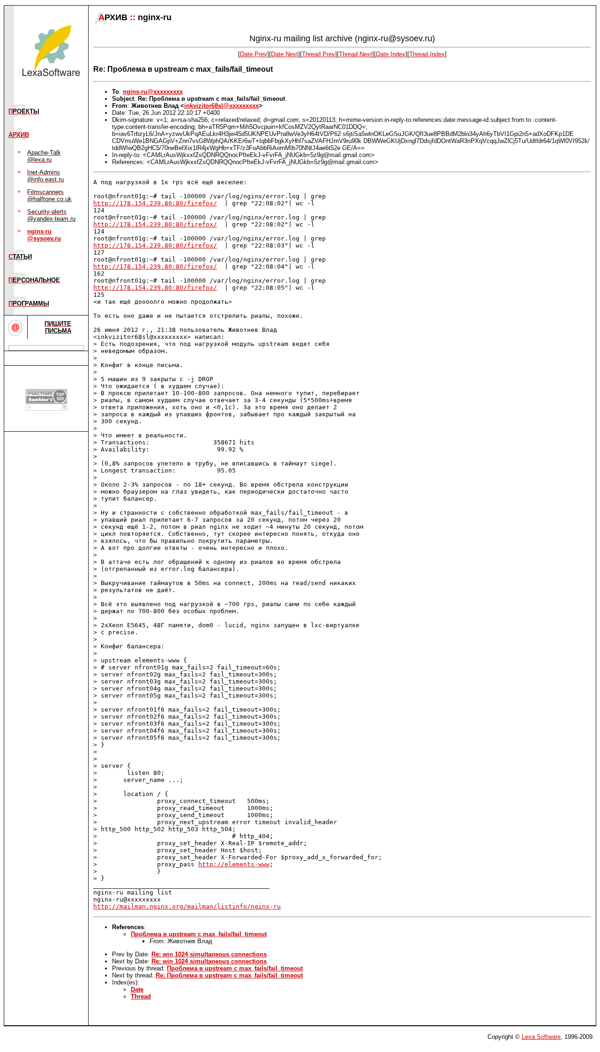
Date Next (284, 54)
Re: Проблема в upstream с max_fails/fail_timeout (229, 975)
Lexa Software (541, 1036)
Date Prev (253, 54)
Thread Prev (318, 54)
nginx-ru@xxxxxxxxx (153, 91)
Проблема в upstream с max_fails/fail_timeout (199, 934)
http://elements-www (234, 864)
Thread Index (427, 54)
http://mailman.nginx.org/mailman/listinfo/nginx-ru (187, 906)
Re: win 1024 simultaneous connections (209, 954)
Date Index (390, 54)
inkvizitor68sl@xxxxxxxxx (221, 105)
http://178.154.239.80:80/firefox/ (155, 203)
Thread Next (355, 54)
